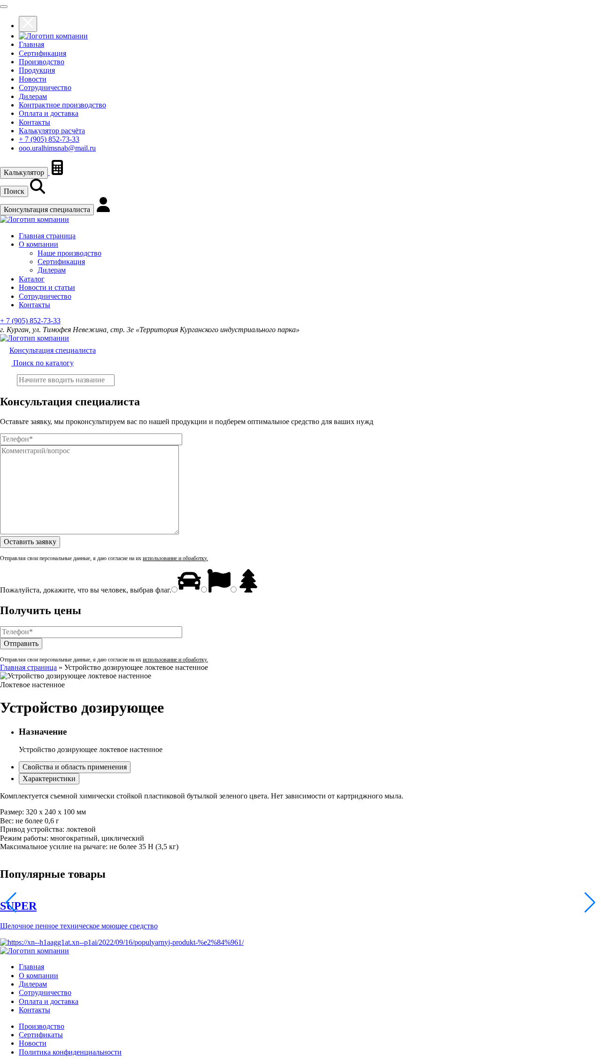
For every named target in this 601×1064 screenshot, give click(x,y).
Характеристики (49, 779)
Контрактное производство (62, 105)
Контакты (34, 122)
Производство (41, 62)
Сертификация (42, 53)
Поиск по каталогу (42, 363)
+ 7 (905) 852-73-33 (49, 139)
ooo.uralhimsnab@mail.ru (57, 148)
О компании (38, 244)
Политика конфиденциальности (70, 1052)
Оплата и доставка (48, 113)
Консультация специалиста (47, 209)
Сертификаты (41, 1035)
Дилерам (33, 96)
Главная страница (47, 236)
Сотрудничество (45, 87)
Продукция (37, 70)
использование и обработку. (175, 558)
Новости (32, 79)
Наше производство (69, 253)
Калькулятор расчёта (52, 131)
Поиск (14, 191)
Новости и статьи (47, 287)
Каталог (32, 279)
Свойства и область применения (75, 767)
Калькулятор (24, 172)
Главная (31, 44)
